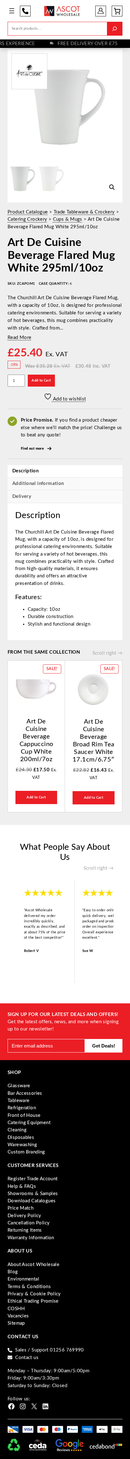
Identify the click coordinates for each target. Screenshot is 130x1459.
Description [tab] (25, 471)
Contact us (26, 1357)
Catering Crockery (27, 219)
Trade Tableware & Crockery (84, 212)
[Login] (101, 11)
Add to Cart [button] (36, 797)
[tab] (65, 496)
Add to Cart (41, 380)
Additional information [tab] (38, 483)
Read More (19, 337)
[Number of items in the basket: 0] (117, 11)
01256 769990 (25, 11)
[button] (112, 187)
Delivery (21, 496)
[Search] (114, 28)
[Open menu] (12, 11)
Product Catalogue (28, 212)
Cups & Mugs (67, 219)
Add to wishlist (69, 399)
